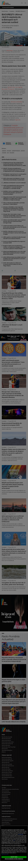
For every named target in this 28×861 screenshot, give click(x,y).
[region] (14, 843)
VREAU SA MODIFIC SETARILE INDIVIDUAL (14, 858)
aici (14, 840)
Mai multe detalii (20, 834)
